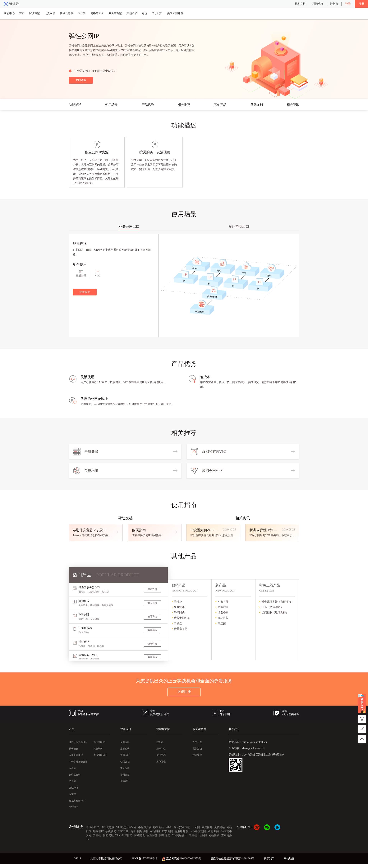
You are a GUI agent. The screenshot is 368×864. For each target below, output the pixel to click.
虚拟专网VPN (100, 755)
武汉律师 (207, 827)
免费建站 (219, 827)
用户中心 (161, 748)
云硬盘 (72, 768)
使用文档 (125, 761)
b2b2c (169, 827)
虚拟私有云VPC (77, 800)
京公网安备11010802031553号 (183, 858)
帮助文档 (300, 3)
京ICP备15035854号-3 (144, 858)
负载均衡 (98, 748)
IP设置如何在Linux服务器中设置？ (95, 70)
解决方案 (34, 13)
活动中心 (9, 13)
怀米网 (132, 827)
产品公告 (197, 742)
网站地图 (289, 858)
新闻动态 (317, 3)
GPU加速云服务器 (78, 761)
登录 (348, 3)
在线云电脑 (66, 13)
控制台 (334, 3)
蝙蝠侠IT (98, 831)
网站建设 (139, 835)
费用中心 (161, 755)
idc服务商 (213, 831)
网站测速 (155, 831)
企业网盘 (152, 835)
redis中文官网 (198, 831)
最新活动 (197, 748)
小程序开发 (144, 827)
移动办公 (158, 827)
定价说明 (125, 748)
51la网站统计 (180, 835)
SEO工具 (123, 831)
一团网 (196, 827)
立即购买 (81, 80)
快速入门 (125, 755)
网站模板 (142, 831)
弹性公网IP (99, 742)
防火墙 (72, 781)
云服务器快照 (76, 755)
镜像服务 (73, 748)
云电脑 (110, 827)
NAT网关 (73, 807)
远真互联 (49, 13)
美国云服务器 (175, 13)
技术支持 (197, 755)
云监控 (72, 794)
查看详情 (152, 589)
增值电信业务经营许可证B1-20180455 (232, 858)
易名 (133, 831)
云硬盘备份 (74, 774)
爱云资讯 (108, 835)
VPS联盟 (121, 827)
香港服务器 (181, 831)
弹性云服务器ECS (78, 742)
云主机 (97, 835)
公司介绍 (125, 774)
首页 (22, 13)
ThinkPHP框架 (123, 835)
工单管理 (161, 761)
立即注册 (184, 692)
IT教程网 (167, 831)
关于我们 (157, 13)
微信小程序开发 (95, 827)
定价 (144, 13)
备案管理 (125, 742)
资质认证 (125, 781)
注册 (361, 3)
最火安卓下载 (182, 827)
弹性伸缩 (73, 787)
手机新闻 (110, 831)
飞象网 (203, 835)
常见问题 (125, 768)
